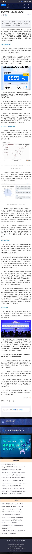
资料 (18, 5)
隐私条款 (23, 540)
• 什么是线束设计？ (6, 528)
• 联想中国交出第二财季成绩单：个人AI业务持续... (13, 472)
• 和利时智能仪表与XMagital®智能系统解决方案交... (14, 491)
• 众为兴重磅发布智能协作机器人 (9, 533)
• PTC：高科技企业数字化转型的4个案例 (11, 514)
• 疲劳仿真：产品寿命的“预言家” (9, 522)
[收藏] (14, 400)
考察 (13, 7)
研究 (29, 5)
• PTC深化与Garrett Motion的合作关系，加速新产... (14, 477)
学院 (3, 7)
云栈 (24, 7)
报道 (13, 5)
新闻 (3, 5)
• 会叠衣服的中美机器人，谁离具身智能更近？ (12, 525)
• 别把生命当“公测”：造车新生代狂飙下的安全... (13, 512)
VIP (18, 7)
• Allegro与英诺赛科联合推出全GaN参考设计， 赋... (14, 467)
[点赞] (7, 400)
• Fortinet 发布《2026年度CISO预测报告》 (12, 475)
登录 (25, 1)
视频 (24, 5)
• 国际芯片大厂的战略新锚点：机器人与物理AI (12, 517)
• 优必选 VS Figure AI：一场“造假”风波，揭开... (13, 506)
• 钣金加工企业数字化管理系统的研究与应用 (12, 520)
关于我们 (9, 540)
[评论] (10, 400)
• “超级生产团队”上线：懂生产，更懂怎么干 (12, 509)
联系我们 (16, 540)
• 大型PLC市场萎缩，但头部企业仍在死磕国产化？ (13, 530)
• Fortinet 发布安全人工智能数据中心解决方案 (12, 480)
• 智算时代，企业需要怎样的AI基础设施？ (11, 485)
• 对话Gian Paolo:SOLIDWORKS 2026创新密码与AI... (14, 483)
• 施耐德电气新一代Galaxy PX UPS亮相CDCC (12, 469)
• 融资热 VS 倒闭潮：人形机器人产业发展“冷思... (13, 504)
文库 (8, 5)
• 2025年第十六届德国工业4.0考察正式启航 (12, 494)
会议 (8, 7)
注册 (27, 1)
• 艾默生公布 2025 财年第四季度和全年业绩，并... (13, 488)
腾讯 (6, 16)
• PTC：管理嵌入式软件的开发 (9, 464)
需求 (29, 7)
